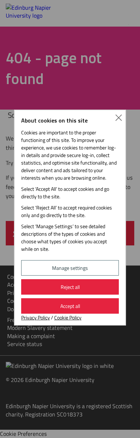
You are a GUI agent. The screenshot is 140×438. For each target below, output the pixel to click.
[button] (118, 117)
